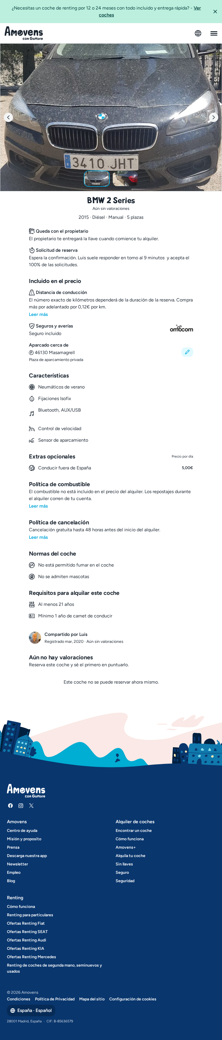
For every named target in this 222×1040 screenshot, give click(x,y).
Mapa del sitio (92, 999)
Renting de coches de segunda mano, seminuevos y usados (54, 968)
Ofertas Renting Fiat (26, 923)
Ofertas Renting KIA (25, 948)
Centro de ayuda (22, 830)
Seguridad (125, 880)
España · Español (34, 1010)
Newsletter (17, 864)
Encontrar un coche (134, 830)
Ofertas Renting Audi (26, 940)
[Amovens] (24, 33)
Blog (11, 880)
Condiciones (18, 999)
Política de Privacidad (55, 999)
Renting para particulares (30, 915)
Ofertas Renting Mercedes (31, 956)
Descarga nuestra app (27, 855)
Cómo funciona (130, 839)
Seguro (122, 872)
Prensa (13, 847)
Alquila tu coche (130, 855)
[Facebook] (10, 805)
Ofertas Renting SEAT (27, 931)
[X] (31, 805)
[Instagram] (20, 805)
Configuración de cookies (132, 999)
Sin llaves (124, 864)
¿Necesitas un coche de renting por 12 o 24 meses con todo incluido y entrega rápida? (106, 11)
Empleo (14, 872)
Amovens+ (126, 847)
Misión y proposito (24, 839)
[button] (215, 11)
